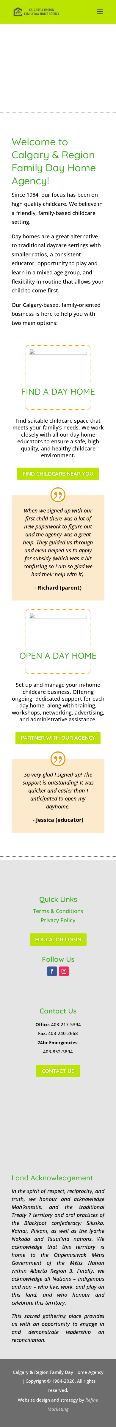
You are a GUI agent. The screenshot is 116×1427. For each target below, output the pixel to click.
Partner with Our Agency (58, 737)
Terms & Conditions (58, 911)
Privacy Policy (58, 920)
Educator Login (58, 939)
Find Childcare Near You (58, 473)
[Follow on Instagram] (64, 971)
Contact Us (58, 1071)
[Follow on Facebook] (52, 971)
